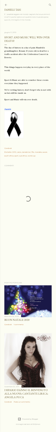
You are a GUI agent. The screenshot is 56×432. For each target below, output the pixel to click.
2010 (14, 152)
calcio (19, 152)
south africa (9, 156)
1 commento (19, 324)
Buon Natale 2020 (16, 320)
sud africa (23, 156)
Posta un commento (22, 402)
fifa (33, 152)
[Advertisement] (28, 256)
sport (16, 156)
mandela (38, 152)
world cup (31, 156)
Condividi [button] (8, 148)
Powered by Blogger (30, 419)
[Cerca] (50, 4)
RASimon (36, 424)
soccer (45, 152)
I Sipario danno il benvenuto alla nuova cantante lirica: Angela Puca (26, 393)
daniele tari (12, 9)
